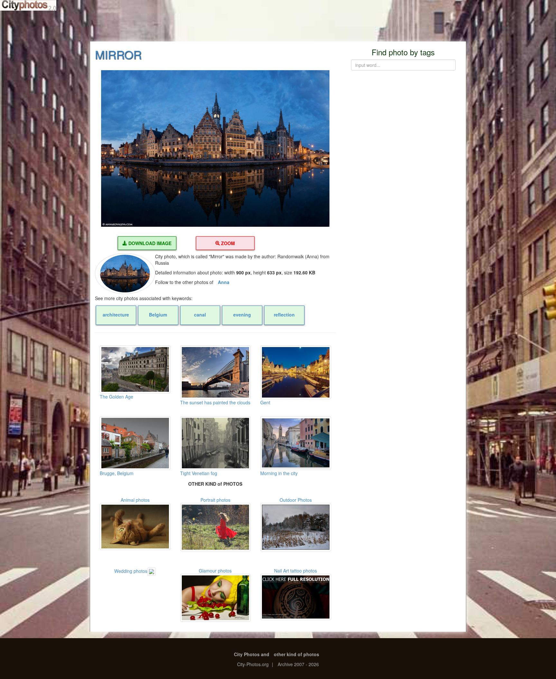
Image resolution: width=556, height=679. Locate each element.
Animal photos (135, 500)
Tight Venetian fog (198, 473)
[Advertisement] (278, 25)
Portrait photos (215, 500)
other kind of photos (296, 654)
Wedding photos (130, 571)
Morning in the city (279, 473)
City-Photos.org (253, 664)
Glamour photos (215, 570)
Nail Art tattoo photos (295, 570)
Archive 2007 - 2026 (298, 664)
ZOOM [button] (227, 243)
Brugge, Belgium (117, 473)
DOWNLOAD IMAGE (149, 243)
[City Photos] (28, 5)
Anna (223, 282)
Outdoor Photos (296, 500)
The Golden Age (116, 396)
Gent (265, 402)
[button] (215, 149)
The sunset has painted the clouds (215, 402)
